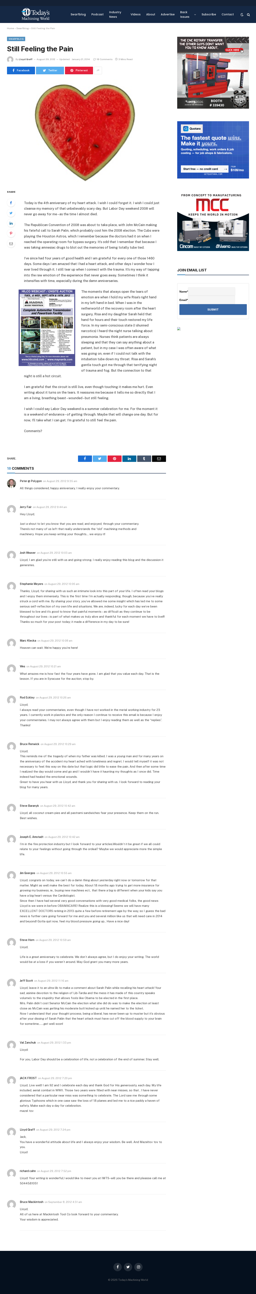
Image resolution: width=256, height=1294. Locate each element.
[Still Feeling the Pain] (86, 131)
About (150, 14)
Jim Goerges (27, 873)
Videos (136, 14)
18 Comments (105, 59)
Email (183, 300)
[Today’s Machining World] (35, 14)
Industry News (115, 14)
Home (10, 28)
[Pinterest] (11, 233)
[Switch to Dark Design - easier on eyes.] (242, 14)
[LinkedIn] (11, 223)
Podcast (97, 14)
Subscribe (209, 14)
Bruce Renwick (29, 744)
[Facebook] (11, 203)
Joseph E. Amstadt (31, 837)
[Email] (11, 243)
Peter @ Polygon (31, 481)
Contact (228, 14)
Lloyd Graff (25, 59)
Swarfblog (78, 14)
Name (183, 291)
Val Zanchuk (28, 1042)
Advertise (168, 14)
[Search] (248, 14)
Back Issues (184, 14)
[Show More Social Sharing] (98, 70)
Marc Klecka (28, 640)
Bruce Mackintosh (31, 1202)
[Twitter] (11, 213)
